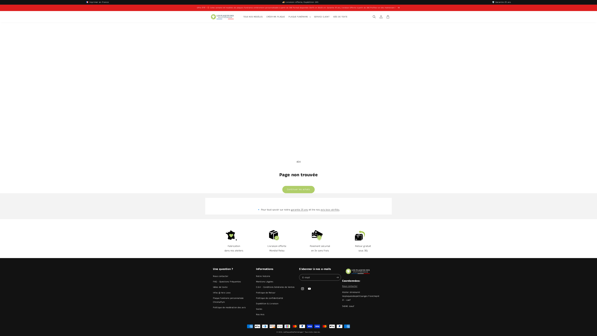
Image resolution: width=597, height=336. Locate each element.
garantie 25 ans (299, 210)
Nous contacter (220, 276)
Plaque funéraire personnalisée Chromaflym (228, 300)
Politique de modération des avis (229, 307)
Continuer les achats (298, 189)
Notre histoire (263, 276)
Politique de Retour (265, 292)
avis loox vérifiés (330, 210)
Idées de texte (220, 287)
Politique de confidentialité (269, 298)
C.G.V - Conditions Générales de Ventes (275, 287)
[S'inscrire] (337, 277)
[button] (299, 17)
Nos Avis (260, 314)
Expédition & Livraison (267, 303)
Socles (259, 309)
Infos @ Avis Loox (222, 292)
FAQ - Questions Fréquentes (227, 281)
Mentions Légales (264, 281)
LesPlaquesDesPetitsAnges (293, 332)
